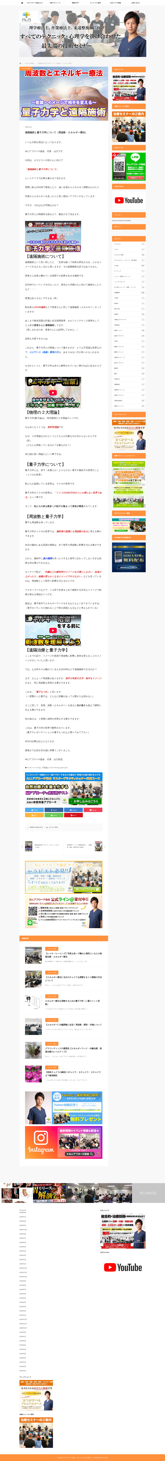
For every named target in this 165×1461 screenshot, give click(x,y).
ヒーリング (128, 271)
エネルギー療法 (26, 68)
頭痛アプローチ (128, 395)
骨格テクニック (129, 406)
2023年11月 (23, 1324)
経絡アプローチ (129, 336)
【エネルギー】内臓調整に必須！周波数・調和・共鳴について (73, 1025)
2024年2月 (22, 1311)
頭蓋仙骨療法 (129, 400)
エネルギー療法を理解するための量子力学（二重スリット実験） (72, 1002)
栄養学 (129, 314)
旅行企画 (128, 309)
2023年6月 (22, 1341)
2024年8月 (22, 1285)
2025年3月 (22, 1255)
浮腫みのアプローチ (128, 319)
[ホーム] (22, 3)
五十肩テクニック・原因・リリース (129, 287)
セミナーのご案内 (95, 3)
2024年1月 (22, 1315)
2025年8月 (22, 1234)
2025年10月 (23, 1229)
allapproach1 (39, 827)
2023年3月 (22, 1353)
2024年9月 (22, 1281)
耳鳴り (128, 341)
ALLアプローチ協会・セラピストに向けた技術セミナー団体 (80, 1457)
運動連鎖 (128, 384)
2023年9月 (22, 1332)
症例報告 (128, 325)
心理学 (128, 298)
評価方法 (128, 379)
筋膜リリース (129, 330)
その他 (129, 265)
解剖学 (129, 368)
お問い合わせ (136, 3)
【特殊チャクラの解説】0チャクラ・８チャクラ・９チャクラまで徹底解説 (73, 1074)
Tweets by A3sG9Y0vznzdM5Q (121, 220)
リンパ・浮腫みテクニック (128, 276)
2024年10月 (23, 1277)
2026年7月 (22, 1217)
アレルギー (128, 244)
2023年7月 (22, 1336)
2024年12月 (23, 1268)
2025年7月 (22, 1238)
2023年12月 (23, 1319)
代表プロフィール (55, 3)
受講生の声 (75, 3)
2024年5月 (22, 1298)
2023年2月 (22, 1358)
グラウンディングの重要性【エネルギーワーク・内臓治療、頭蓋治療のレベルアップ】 (73, 1050)
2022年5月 (22, 1366)
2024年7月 (22, 1289)
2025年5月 (22, 1247)
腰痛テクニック (128, 352)
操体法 (128, 303)
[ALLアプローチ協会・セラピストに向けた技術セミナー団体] (82, 56)
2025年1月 (22, 1264)
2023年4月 (22, 1349)
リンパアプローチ (128, 282)
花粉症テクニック (128, 357)
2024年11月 (23, 1272)
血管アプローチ (128, 363)
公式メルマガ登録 (115, 3)
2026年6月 (22, 1221)
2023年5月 (22, 1345)
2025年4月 (22, 1251)
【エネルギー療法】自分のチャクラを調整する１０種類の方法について (73, 979)
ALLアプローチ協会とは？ (35, 3)
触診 (129, 373)
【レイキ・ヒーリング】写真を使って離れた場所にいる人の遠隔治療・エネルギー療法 (73, 955)
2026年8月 (22, 1212)
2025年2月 (22, 1259)
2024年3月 (22, 1306)
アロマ (128, 249)
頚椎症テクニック (128, 390)
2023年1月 (22, 1362)
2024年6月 (22, 1294)
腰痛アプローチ (128, 346)
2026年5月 (22, 1225)
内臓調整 (129, 292)
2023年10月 (23, 1328)
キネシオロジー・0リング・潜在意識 (128, 260)
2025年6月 (22, 1242)
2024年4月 (22, 1302)
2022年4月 (22, 1371)
